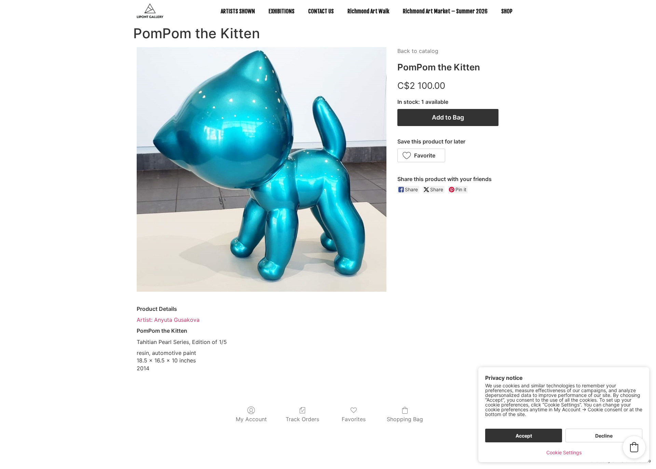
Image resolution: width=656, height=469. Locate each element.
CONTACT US (321, 11)
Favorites (354, 419)
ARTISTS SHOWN (238, 11)
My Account (251, 419)
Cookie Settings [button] (564, 452)
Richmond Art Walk (368, 11)
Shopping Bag (405, 419)
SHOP (506, 11)
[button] (421, 155)
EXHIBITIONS (282, 11)
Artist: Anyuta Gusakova (168, 319)
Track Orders (302, 419)
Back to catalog (417, 50)
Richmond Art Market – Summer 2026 (445, 11)
